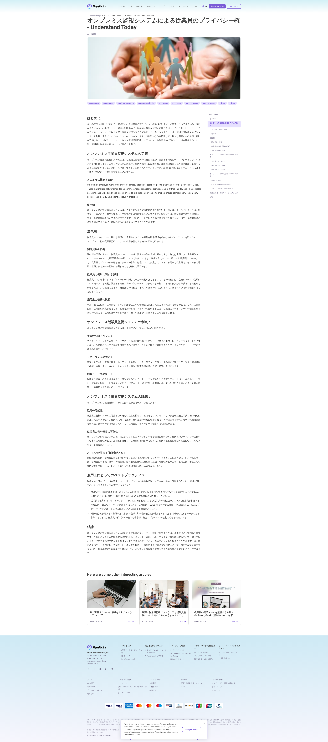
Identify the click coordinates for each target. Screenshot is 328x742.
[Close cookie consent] (204, 723)
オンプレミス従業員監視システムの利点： (224, 156)
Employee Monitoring (126, 103)
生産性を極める (224, 658)
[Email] (112, 669)
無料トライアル (217, 6)
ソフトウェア (124, 6)
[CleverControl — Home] (96, 6)
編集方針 (90, 694)
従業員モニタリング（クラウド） (131, 651)
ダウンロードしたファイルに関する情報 (132, 688)
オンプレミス (125, 656)
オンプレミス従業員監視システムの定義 (224, 124)
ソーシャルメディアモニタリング (229, 647)
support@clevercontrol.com (96, 661)
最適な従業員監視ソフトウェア (192, 683)
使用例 (213, 134)
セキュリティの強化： (219, 165)
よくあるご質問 (155, 680)
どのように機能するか (219, 130)
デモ (195, 6)
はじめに (213, 119)
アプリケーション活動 (202, 656)
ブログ (89, 680)
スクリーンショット (177, 650)
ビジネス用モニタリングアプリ (229, 653)
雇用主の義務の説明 (218, 150)
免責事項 (152, 683)
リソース (183, 6)
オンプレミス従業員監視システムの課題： (224, 175)
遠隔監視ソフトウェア (154, 646)
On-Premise (163, 103)
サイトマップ (217, 687)
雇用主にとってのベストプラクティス (224, 193)
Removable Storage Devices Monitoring (180, 654)
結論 (211, 197)
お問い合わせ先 (217, 680)
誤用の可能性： (216, 180)
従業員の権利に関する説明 (220, 146)
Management (94, 103)
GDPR (183, 687)
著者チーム (91, 687)
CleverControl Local (127, 659)
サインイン (233, 6)
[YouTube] (100, 669)
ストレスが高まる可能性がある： (222, 189)
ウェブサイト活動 (201, 652)
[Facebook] (95, 669)
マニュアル (122, 683)
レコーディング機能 (178, 646)
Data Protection (192, 103)
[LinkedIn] (106, 669)
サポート (184, 680)
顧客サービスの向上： (219, 169)
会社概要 (90, 683)
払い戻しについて (125, 693)
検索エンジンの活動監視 (203, 659)
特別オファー (217, 690)
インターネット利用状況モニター (204, 647)
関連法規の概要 (216, 142)
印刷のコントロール (177, 659)
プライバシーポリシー (95, 690)
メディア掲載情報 (125, 680)
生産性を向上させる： (219, 161)
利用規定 (152, 690)
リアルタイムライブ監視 (154, 656)
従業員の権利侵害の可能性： (221, 184)
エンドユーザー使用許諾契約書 (223, 683)
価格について (152, 6)
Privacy (222, 103)
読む (129, 621)
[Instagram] (89, 669)
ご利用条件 (153, 687)
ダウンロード (168, 6)
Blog (98, 16)
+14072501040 (92, 664)
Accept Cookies (191, 730)
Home (92, 16)
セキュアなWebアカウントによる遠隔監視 (156, 651)
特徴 (138, 6)
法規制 (212, 138)
